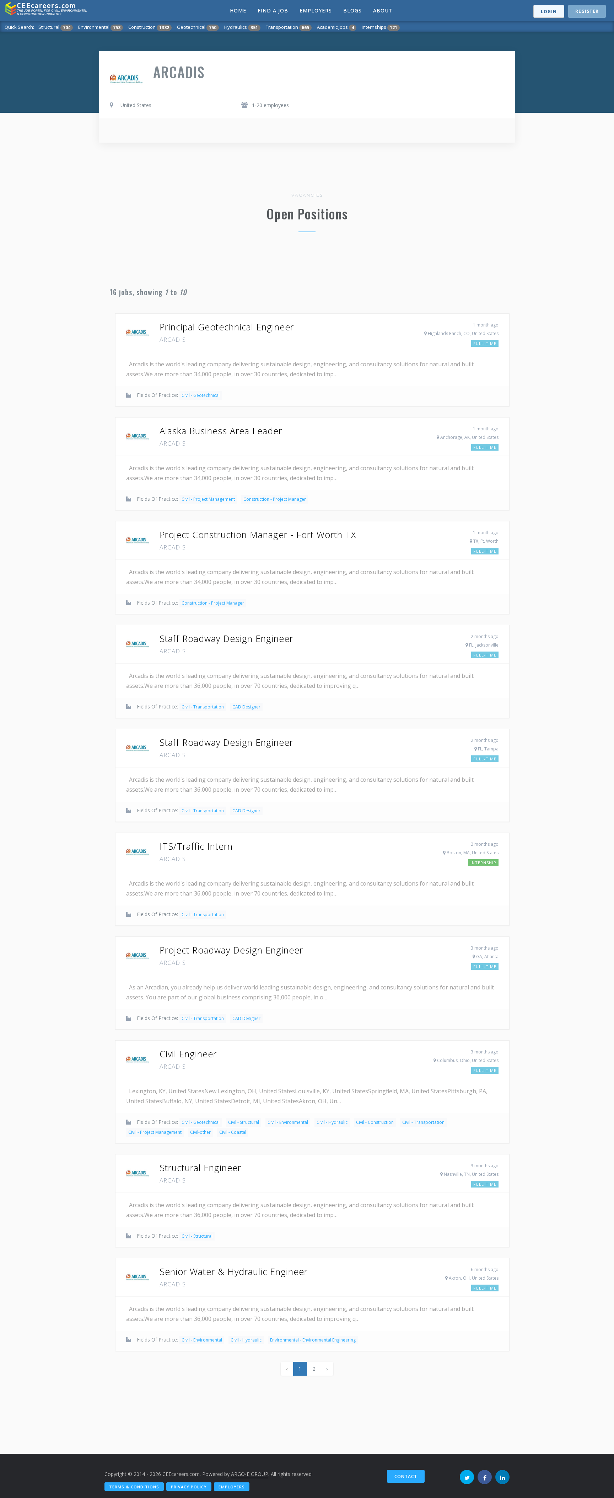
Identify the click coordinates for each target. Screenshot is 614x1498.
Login (549, 12)
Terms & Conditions (134, 1486)
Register (587, 11)
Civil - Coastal (232, 1132)
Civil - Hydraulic (332, 1122)
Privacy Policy (189, 1486)
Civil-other (200, 1132)
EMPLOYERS (316, 10)
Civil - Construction (375, 1122)
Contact (405, 1476)
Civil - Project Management (208, 499)
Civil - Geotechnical (201, 395)
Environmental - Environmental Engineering (313, 1340)
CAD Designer (246, 707)
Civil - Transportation (203, 707)
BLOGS (352, 10)
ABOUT (382, 10)
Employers (232, 1486)
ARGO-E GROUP (249, 1474)
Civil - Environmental (288, 1122)
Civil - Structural (243, 1122)
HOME (238, 10)
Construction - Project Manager (274, 499)
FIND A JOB (273, 10)
